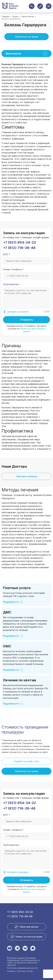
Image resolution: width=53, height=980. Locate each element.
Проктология (28, 16)
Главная (5, 16)
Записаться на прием (26, 36)
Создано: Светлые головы (20, 971)
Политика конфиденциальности (22, 968)
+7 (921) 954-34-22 (19, 242)
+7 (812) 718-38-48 (19, 248)
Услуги (15, 16)
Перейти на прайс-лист (26, 761)
